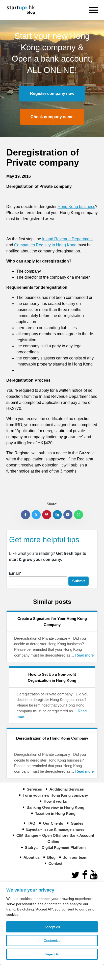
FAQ (31, 823)
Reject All (52, 954)
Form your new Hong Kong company (55, 795)
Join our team (75, 857)
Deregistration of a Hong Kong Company (52, 738)
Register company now (52, 93)
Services (34, 789)
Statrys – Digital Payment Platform (55, 847)
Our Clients (53, 823)
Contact (55, 863)
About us (31, 857)
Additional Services (66, 789)
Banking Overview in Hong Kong (55, 807)
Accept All (52, 927)
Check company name (52, 117)
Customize (52, 940)
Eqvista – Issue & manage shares (55, 829)
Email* (15, 573)
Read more (84, 655)
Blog (51, 857)
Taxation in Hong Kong (55, 813)
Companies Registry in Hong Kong (45, 245)
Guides (77, 823)
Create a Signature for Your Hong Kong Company (52, 621)
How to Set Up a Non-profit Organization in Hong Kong (52, 677)
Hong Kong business (76, 206)
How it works (55, 801)
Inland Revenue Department (67, 239)
